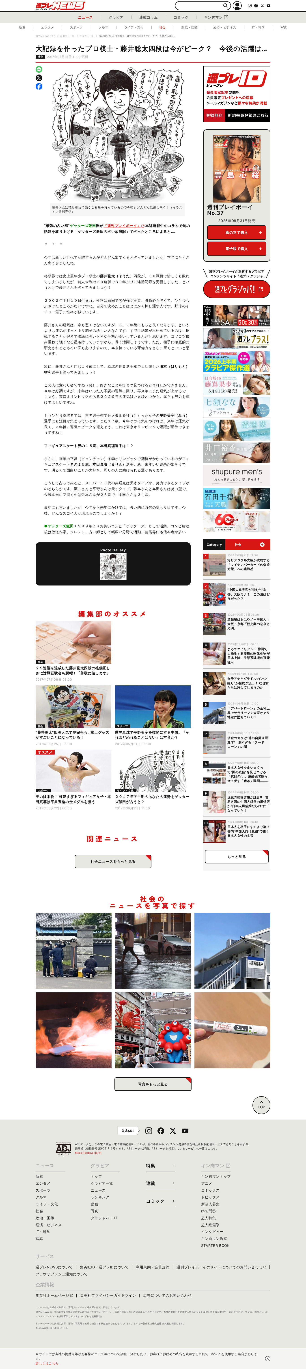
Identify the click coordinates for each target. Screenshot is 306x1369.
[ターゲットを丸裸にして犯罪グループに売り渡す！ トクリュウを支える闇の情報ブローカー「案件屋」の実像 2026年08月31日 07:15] (74, 951)
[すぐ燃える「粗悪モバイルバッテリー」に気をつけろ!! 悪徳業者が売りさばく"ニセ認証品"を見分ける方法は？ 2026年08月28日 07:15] (74, 1030)
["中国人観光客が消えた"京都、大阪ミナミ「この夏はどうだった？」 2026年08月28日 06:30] (153, 1030)
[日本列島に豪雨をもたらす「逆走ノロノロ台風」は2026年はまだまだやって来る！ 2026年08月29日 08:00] (153, 951)
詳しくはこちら (47, 1363)
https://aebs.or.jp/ (88, 1152)
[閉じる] (267, 1358)
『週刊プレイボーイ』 (122, 225)
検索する (225, 5)
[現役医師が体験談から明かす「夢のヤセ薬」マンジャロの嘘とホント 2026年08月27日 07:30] (232, 1030)
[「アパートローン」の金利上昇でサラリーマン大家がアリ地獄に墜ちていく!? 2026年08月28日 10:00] (232, 951)
